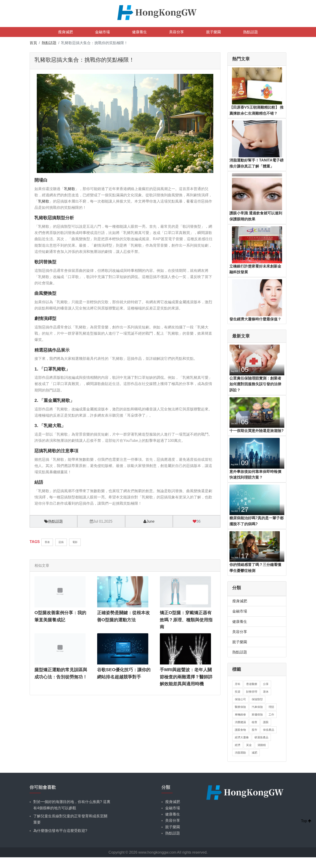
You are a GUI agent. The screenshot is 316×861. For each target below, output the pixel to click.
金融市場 (102, 32)
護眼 (266, 722)
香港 (47, 542)
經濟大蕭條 (242, 737)
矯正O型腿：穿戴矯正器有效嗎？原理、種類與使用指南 (186, 619)
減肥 (254, 752)
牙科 (237, 684)
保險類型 (257, 699)
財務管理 (251, 691)
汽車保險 (257, 707)
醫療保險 (240, 707)
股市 (254, 729)
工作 (271, 714)
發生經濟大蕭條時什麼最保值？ (255, 319)
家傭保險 (257, 714)
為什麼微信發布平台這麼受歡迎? (60, 831)
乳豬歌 (69, 189)
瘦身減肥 (65, 32)
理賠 (271, 707)
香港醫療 (251, 684)
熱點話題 (250, 32)
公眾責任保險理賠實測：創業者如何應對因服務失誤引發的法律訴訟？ (255, 384)
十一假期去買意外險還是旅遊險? (256, 431)
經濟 (237, 745)
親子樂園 (213, 32)
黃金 (249, 745)
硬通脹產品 (261, 737)
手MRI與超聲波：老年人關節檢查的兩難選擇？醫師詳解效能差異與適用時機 (186, 676)
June (150, 521)
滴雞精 (261, 745)
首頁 (33, 43)
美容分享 (176, 32)
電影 (74, 542)
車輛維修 (240, 714)
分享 (266, 684)
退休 (266, 691)
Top (304, 821)
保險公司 (240, 699)
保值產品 (268, 729)
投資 (237, 691)
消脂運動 (240, 752)
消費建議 (240, 722)
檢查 (254, 722)
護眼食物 (240, 729)
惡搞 (61, 542)
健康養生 (139, 32)
